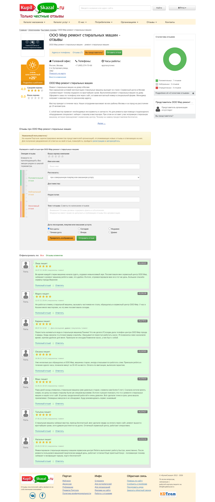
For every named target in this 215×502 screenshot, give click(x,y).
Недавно (115, 229)
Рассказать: (53, 173)
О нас (81, 22)
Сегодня (84, 229)
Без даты (54, 229)
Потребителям (103, 22)
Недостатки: (53, 195)
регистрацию (99, 141)
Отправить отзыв (86, 238)
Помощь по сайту (135, 481)
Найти (159, 8)
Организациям (129, 22)
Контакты (170, 22)
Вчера (83, 232)
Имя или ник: (54, 161)
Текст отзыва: (54, 206)
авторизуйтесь (113, 141)
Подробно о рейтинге (32, 83)
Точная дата (56, 232)
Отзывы (151, 22)
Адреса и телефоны (61, 52)
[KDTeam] (168, 494)
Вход (182, 8)
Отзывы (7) (78, 52)
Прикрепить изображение (61, 238)
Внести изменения (57, 77)
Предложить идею (135, 487)
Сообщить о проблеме (137, 484)
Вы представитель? (94, 52)
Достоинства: (54, 184)
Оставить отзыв (114, 52)
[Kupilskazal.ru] (41, 10)
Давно (114, 232)
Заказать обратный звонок (139, 490)
